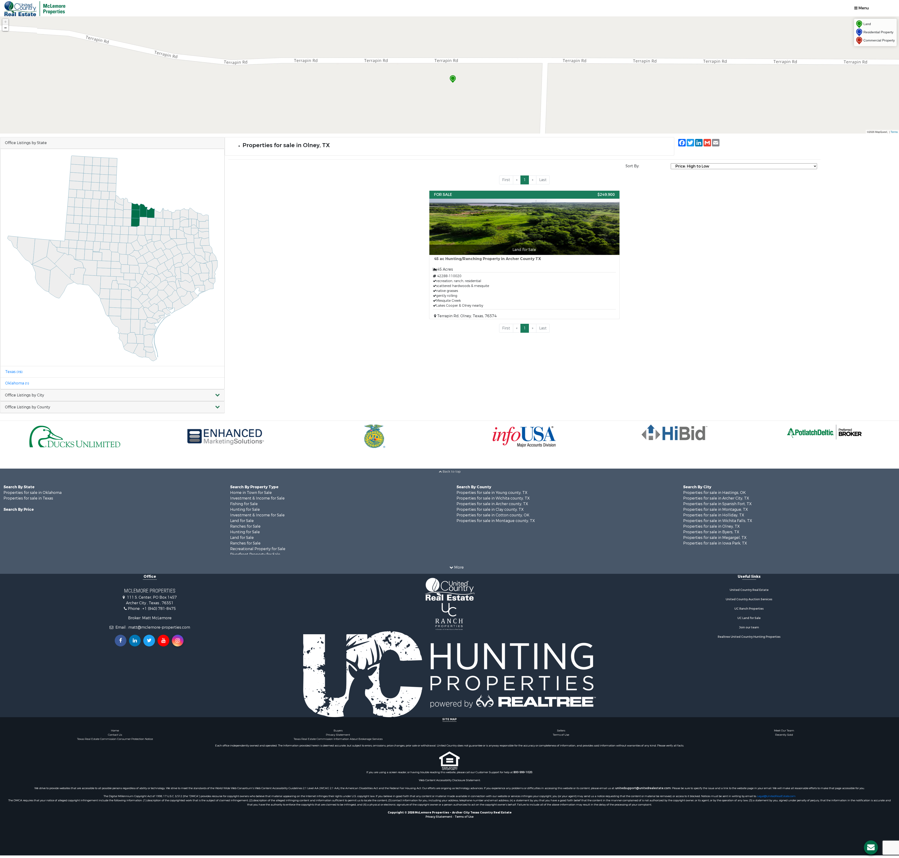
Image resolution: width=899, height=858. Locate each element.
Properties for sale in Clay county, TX (490, 509)
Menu (863, 8)
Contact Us (115, 735)
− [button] (5, 27)
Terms (894, 132)
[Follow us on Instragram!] (178, 640)
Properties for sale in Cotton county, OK (493, 515)
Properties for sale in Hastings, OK (714, 492)
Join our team (749, 627)
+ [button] (5, 21)
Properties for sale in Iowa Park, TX (715, 543)
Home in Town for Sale (251, 492)
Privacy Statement (338, 735)
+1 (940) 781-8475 (159, 608)
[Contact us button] (871, 847)
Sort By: (632, 166)
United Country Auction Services (749, 599)
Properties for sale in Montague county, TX (496, 520)
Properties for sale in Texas (28, 498)
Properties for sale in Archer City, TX (716, 498)
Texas (13, 371)
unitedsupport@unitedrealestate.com (643, 788)
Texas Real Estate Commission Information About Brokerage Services (338, 739)
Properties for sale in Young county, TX (492, 492)
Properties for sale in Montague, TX (715, 509)
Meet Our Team (784, 730)
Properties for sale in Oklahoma (33, 492)
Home (115, 730)
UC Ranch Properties (749, 609)
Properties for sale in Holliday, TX (713, 515)
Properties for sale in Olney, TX (711, 526)
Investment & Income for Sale (257, 498)
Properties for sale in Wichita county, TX (493, 498)
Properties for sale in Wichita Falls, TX (717, 520)
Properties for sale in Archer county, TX (492, 503)
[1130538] (453, 79)
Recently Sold (784, 735)
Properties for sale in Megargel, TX (715, 537)
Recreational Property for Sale (257, 548)
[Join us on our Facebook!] (120, 640)
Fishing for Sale (244, 503)
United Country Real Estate (749, 590)
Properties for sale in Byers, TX (711, 532)
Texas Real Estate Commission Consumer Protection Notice (115, 739)
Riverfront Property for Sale (255, 554)
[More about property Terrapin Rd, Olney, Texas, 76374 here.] (524, 255)
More (458, 567)
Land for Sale (242, 520)
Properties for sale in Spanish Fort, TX (717, 503)
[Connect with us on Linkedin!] (135, 640)
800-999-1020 (522, 772)
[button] (112, 395)
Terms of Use (561, 735)
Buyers (338, 730)
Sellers (561, 730)
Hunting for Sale (245, 509)
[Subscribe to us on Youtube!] (163, 640)
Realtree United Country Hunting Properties (749, 637)
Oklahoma (17, 383)
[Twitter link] (149, 640)
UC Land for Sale (749, 618)
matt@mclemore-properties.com (159, 627)
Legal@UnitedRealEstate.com (776, 796)
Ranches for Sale (245, 526)
